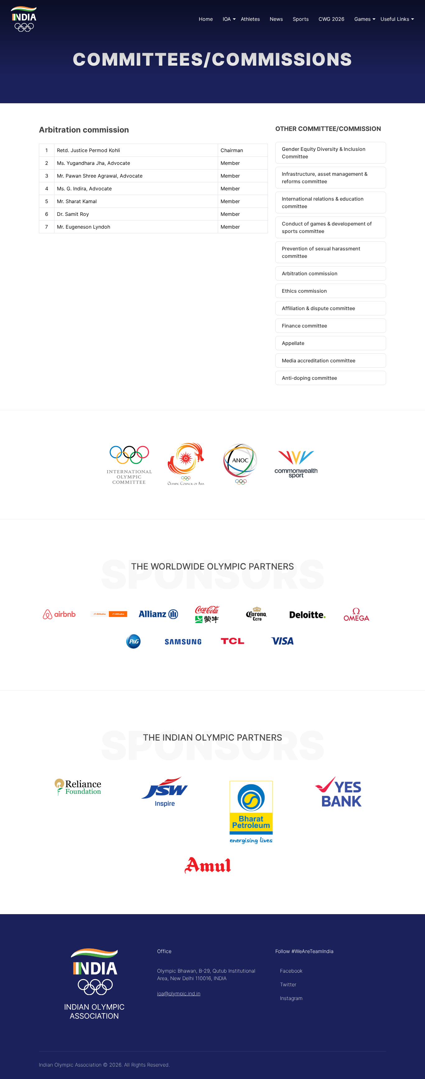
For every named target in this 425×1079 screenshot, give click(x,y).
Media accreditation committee (318, 360)
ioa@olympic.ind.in (178, 993)
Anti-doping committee (309, 378)
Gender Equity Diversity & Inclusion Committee (324, 153)
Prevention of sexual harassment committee (321, 252)
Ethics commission (304, 291)
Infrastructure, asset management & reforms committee (324, 177)
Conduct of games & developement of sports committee (327, 227)
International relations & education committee (323, 202)
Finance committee (304, 326)
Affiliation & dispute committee (318, 308)
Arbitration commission (310, 273)
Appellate (293, 343)
